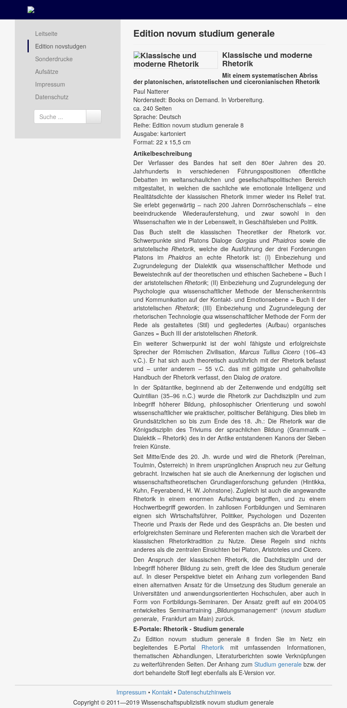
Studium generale (278, 664)
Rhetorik (215, 647)
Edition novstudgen (60, 46)
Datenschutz (52, 96)
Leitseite (46, 33)
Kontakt (162, 692)
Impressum (50, 84)
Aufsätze (46, 71)
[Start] (94, 116)
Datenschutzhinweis (204, 692)
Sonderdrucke (54, 58)
